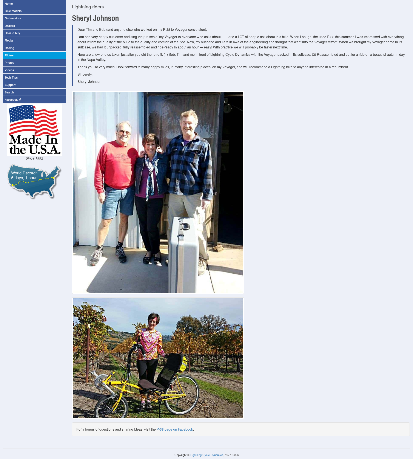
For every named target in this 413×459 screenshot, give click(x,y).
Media (9, 40)
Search (9, 92)
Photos (9, 62)
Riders (9, 55)
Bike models (13, 11)
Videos (9, 70)
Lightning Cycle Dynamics (206, 455)
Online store (13, 18)
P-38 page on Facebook (175, 429)
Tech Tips (11, 77)
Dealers (10, 26)
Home (9, 4)
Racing (9, 48)
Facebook (11, 100)
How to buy (12, 33)
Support (10, 85)
